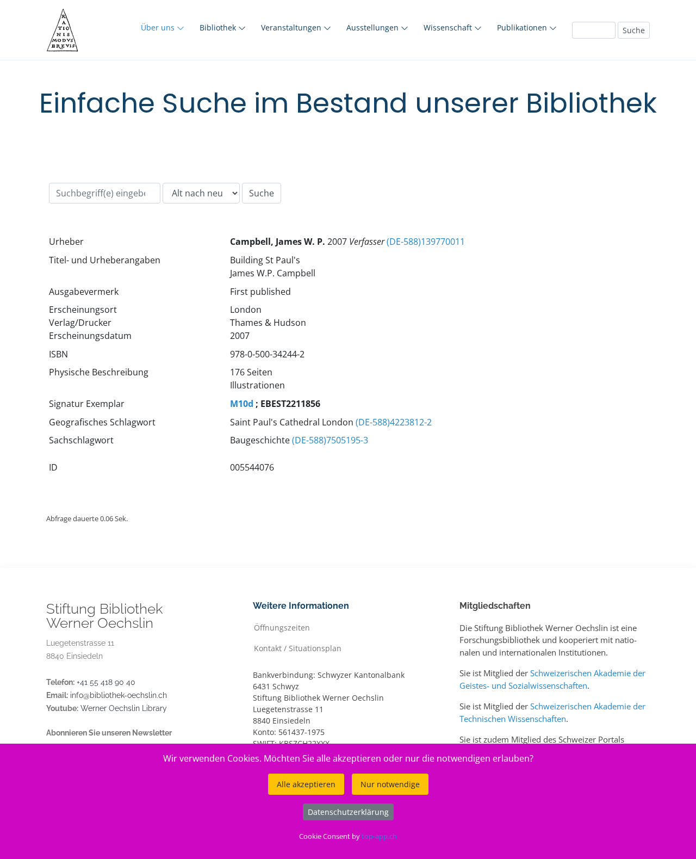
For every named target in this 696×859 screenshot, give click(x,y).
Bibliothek (219, 27)
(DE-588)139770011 (426, 242)
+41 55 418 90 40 (106, 682)
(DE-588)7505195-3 (330, 440)
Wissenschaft (449, 27)
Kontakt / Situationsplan (297, 647)
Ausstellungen (373, 27)
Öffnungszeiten (282, 627)
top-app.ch (379, 836)
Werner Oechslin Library (123, 708)
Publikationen (523, 27)
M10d (241, 404)
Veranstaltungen (292, 27)
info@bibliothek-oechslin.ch (118, 695)
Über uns (159, 27)
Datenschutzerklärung (348, 812)
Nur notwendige (390, 784)
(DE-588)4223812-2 (394, 422)
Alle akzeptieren (306, 784)
